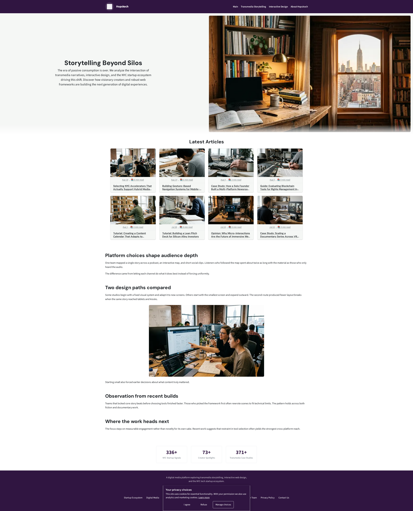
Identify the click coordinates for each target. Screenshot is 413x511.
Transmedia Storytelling (253, 6)
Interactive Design (278, 6)
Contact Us (283, 497)
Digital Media (152, 497)
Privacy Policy (268, 497)
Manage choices (223, 504)
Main (235, 6)
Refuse (204, 504)
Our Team (252, 497)
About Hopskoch (299, 6)
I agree (187, 504)
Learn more (204, 497)
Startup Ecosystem (133, 497)
